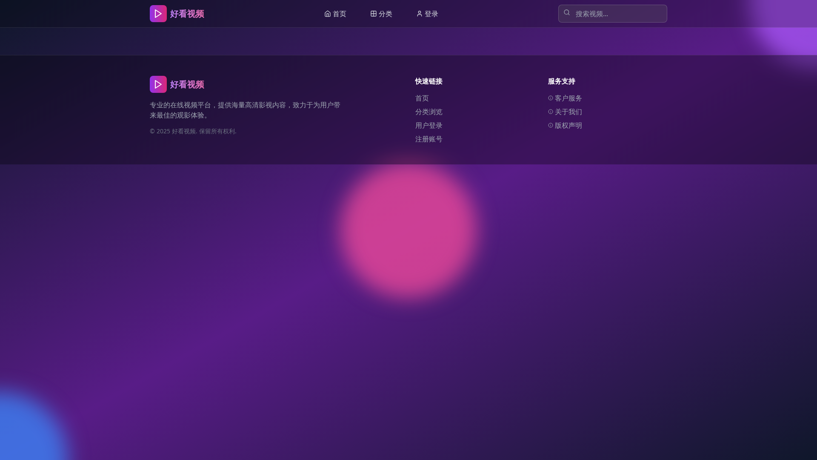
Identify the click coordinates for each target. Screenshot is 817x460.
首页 (422, 98)
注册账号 (429, 139)
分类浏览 (429, 111)
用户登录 (429, 125)
